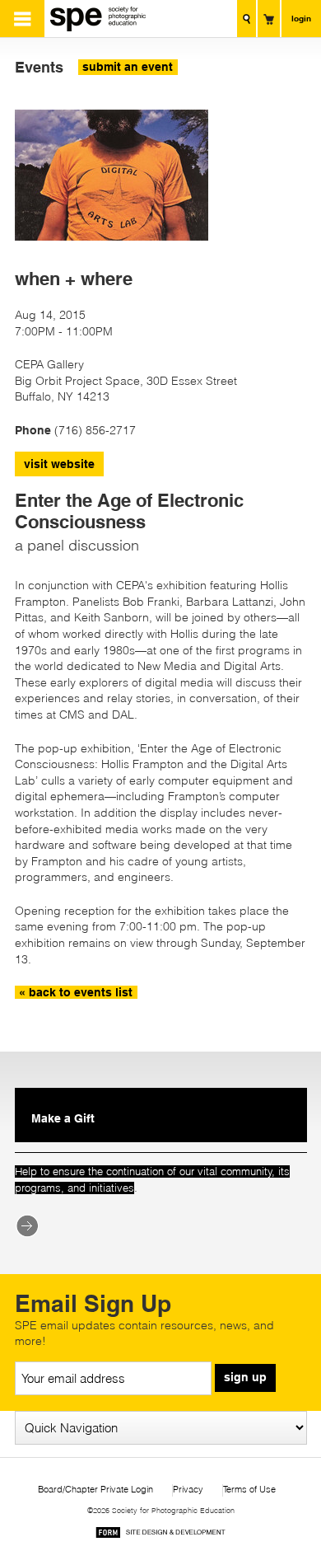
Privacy (188, 1489)
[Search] (246, 18)
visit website (59, 464)
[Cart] (269, 18)
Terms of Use (249, 1489)
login (301, 18)
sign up (245, 1377)
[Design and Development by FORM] (160, 1534)
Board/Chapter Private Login (95, 1489)
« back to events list (76, 992)
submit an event (127, 66)
